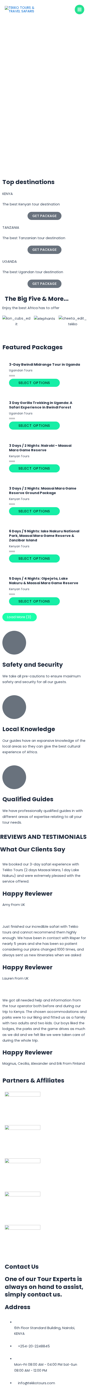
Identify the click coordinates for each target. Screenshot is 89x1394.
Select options (34, 382)
